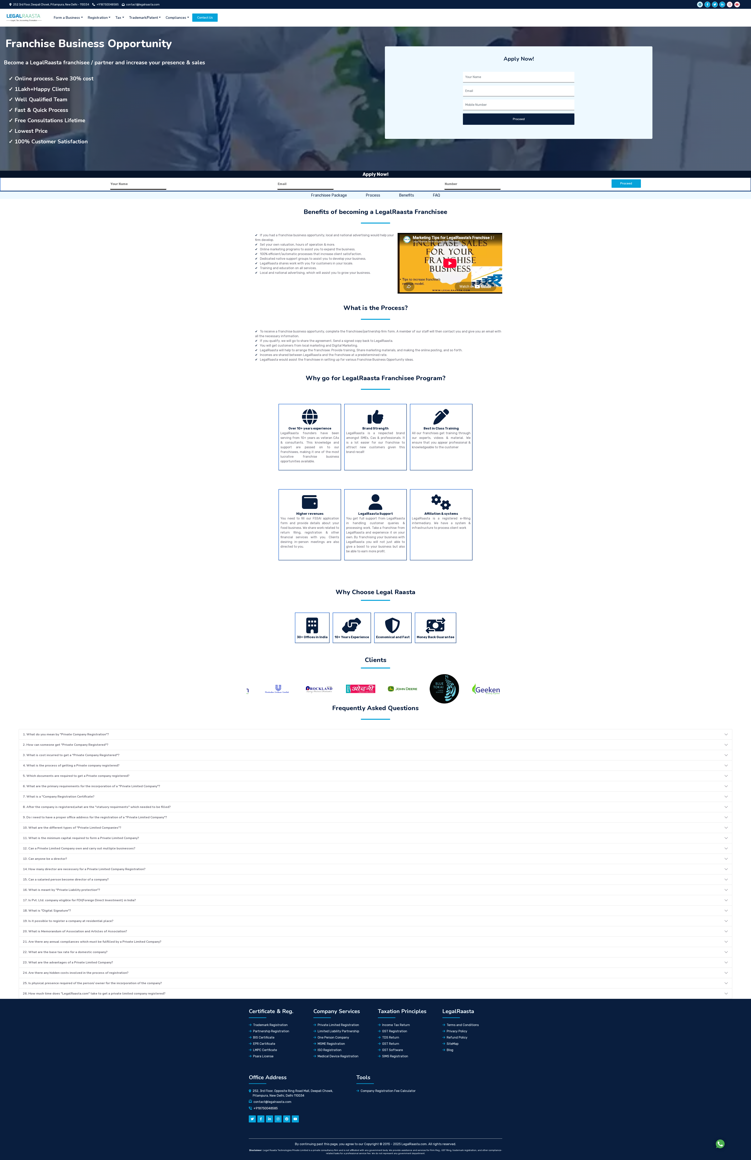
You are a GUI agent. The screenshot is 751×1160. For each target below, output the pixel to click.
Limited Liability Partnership (338, 1031)
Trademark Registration (270, 1025)
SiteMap (452, 1044)
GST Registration (394, 1031)
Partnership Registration (271, 1031)
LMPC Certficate (265, 1050)
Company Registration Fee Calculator (388, 1091)
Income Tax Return (396, 1025)
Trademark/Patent (143, 17)
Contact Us (205, 17)
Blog (450, 1050)
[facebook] (707, 4)
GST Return (390, 1044)
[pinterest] (286, 1118)
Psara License (263, 1056)
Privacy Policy (457, 1031)
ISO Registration (329, 1050)
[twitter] (715, 4)
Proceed (519, 119)
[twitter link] (700, 4)
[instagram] (730, 4)
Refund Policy (457, 1037)
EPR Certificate (264, 1044)
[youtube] (737, 4)
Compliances (176, 17)
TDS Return (390, 1037)
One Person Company (333, 1037)
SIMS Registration (395, 1056)
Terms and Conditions (463, 1025)
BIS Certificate (263, 1037)
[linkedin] (722, 4)
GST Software (392, 1050)
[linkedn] (269, 1118)
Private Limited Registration (338, 1025)
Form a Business (67, 17)
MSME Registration (331, 1044)
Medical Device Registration (338, 1056)
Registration (98, 17)
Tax (118, 17)
